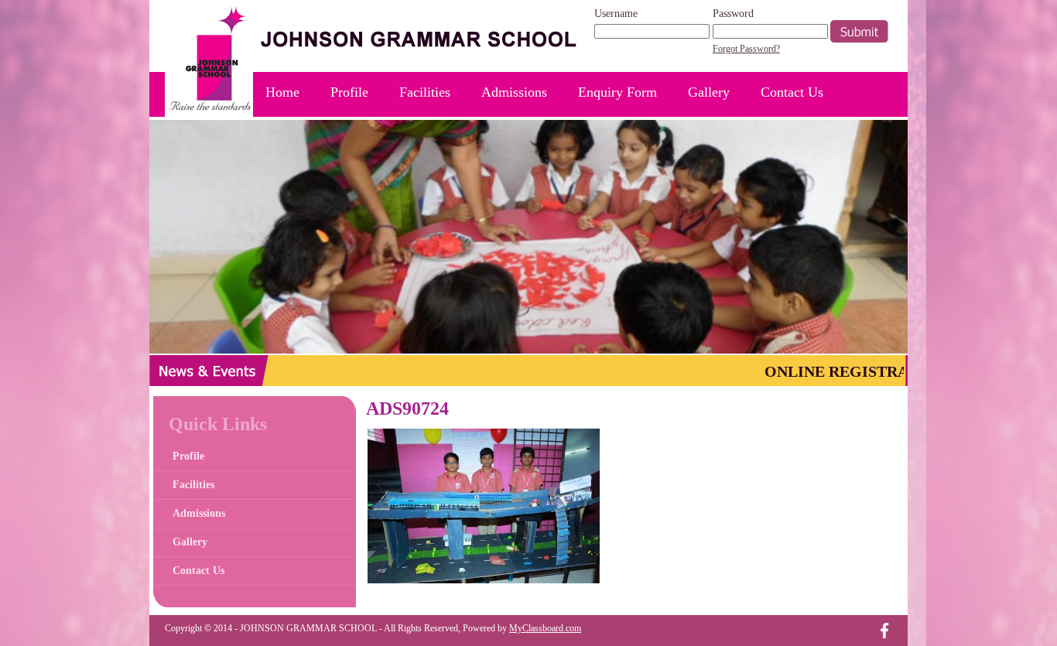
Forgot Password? (746, 48)
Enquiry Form (617, 92)
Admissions (514, 92)
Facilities (424, 92)
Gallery (709, 92)
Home (282, 92)
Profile (349, 92)
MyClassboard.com (545, 628)
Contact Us (792, 92)
